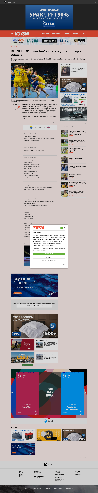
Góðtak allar (49, 253)
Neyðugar (49, 257)
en (64, 227)
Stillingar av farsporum (49, 260)
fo (61, 227)
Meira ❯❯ (63, 264)
